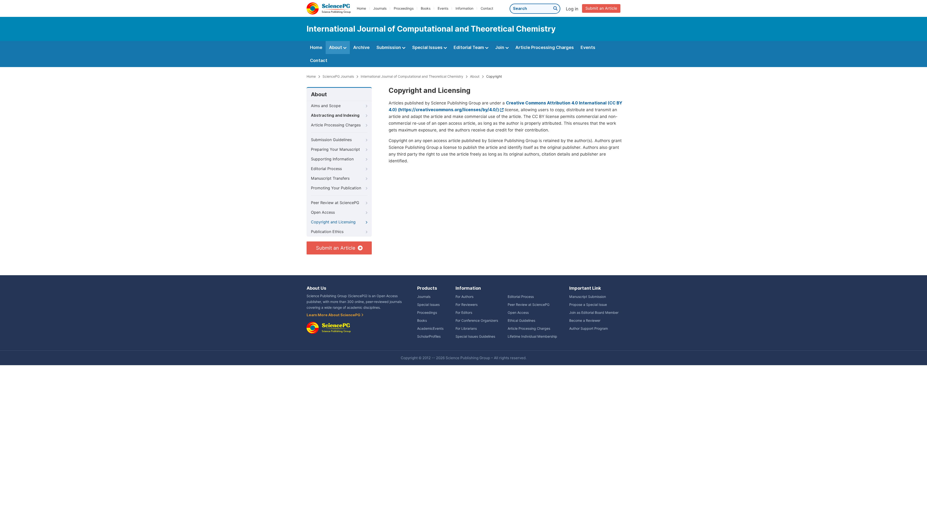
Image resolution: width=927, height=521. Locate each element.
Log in (572, 8)
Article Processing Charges (544, 47)
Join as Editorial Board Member (593, 313)
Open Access (323, 212)
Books (425, 8)
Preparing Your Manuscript (335, 149)
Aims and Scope (326, 105)
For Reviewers (467, 305)
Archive (361, 47)
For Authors (464, 297)
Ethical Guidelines (521, 320)
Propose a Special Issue (588, 305)
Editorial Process (326, 168)
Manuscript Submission (587, 297)
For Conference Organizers (477, 320)
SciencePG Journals (338, 76)
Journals (379, 8)
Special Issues (427, 47)
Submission (389, 47)
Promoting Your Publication (336, 188)
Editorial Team (469, 47)
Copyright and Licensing (333, 222)
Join (500, 47)
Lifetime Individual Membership (532, 336)
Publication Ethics (327, 231)
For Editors (464, 313)
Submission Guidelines (331, 139)
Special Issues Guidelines (475, 336)
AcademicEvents (430, 328)
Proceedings (404, 8)
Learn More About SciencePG (334, 315)
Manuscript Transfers (330, 178)
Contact (487, 8)
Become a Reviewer (584, 320)
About (336, 47)
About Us (316, 288)
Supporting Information (332, 159)
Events (443, 8)
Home (361, 8)
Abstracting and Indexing (335, 115)
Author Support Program (588, 328)
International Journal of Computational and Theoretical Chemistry (412, 76)
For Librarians (466, 328)
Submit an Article (601, 8)
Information (464, 8)
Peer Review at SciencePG (335, 202)
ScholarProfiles (429, 336)
